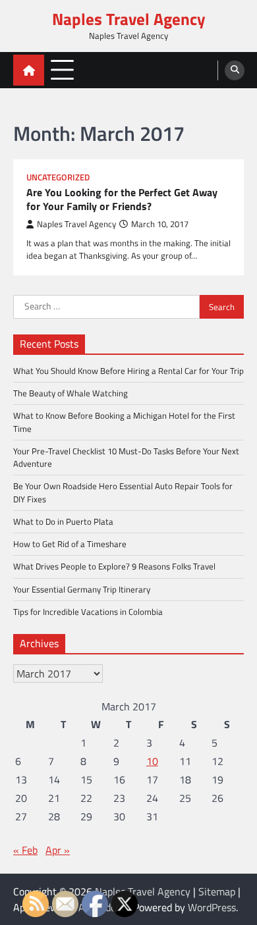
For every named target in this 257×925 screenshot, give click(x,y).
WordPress (212, 907)
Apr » (57, 850)
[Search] (234, 70)
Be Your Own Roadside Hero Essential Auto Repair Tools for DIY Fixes (123, 492)
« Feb (25, 850)
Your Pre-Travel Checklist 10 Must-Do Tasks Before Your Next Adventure (126, 457)
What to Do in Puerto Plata (63, 521)
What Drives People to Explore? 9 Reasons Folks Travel (114, 566)
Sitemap (216, 891)
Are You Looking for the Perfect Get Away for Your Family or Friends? (121, 199)
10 (152, 761)
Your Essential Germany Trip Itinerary (81, 589)
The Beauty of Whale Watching (70, 393)
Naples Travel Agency (129, 19)
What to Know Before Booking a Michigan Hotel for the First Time (124, 422)
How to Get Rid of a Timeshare (70, 543)
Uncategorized (58, 177)
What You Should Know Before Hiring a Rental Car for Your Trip (128, 370)
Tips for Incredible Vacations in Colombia (88, 611)
